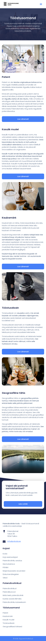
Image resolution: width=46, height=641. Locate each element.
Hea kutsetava (9, 564)
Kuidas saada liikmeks (12, 599)
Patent (5, 613)
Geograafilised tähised (12, 626)
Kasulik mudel (8, 620)
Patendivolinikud (9, 588)
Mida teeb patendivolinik (13, 595)
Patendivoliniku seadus (12, 560)
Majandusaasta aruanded (14, 571)
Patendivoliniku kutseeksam (14, 602)
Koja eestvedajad (10, 557)
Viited (5, 578)
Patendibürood (9, 592)
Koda (5, 554)
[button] (41, 4)
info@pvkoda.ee (14, 541)
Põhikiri (5, 567)
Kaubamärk (8, 616)
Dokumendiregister (11, 574)
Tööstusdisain (9, 623)
